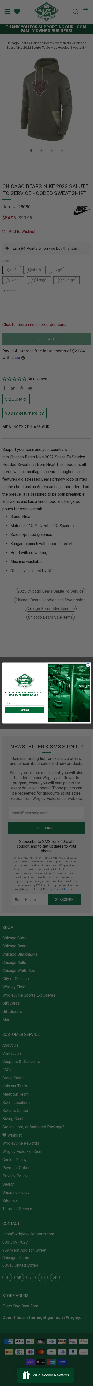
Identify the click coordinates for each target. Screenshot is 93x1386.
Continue (24, 710)
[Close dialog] (88, 665)
